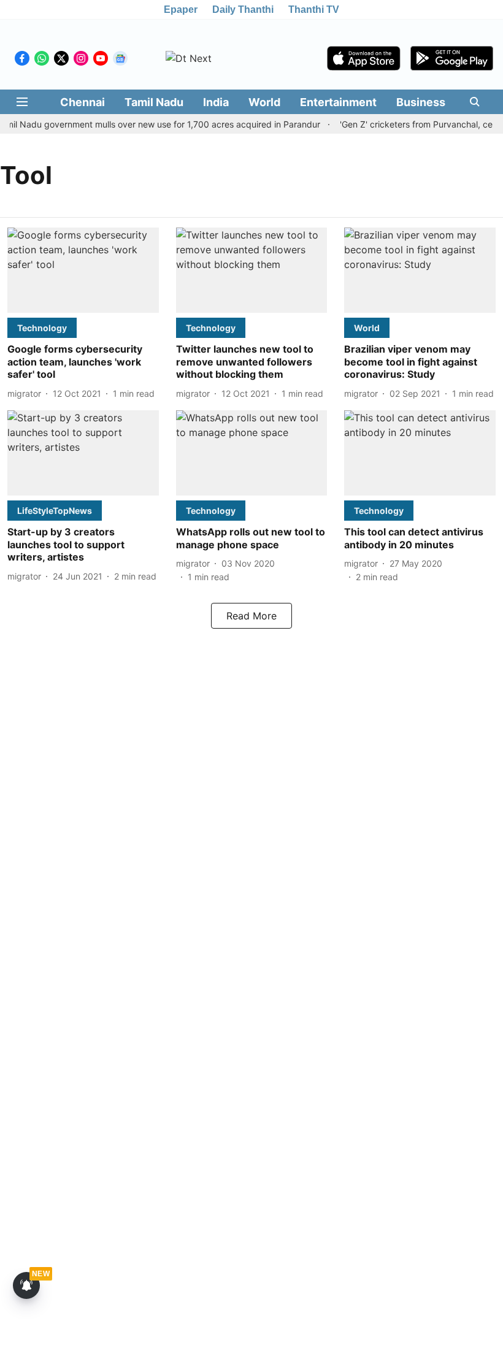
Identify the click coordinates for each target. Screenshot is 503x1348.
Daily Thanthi (243, 9)
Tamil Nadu (154, 102)
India (216, 102)
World (264, 102)
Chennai (82, 102)
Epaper (181, 9)
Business (420, 102)
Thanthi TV (313, 9)
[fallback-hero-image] (83, 270)
